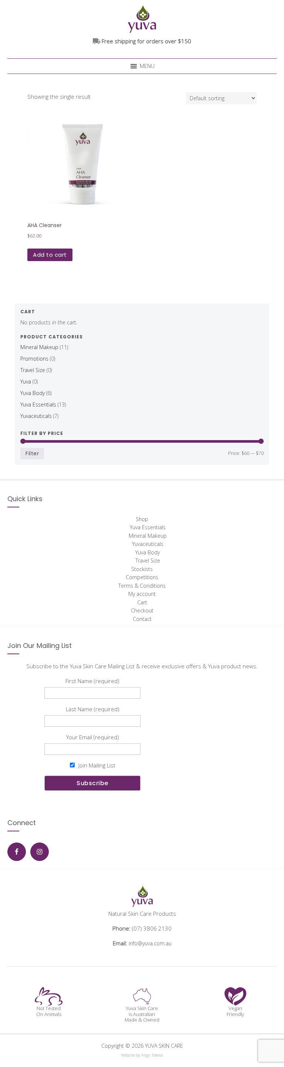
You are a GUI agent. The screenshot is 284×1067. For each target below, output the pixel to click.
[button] (147, 66)
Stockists (142, 569)
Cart (142, 602)
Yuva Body (32, 392)
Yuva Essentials (38, 404)
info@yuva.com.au (150, 943)
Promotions (34, 358)
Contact (142, 618)
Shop (142, 519)
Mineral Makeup (39, 347)
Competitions (142, 577)
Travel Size (32, 370)
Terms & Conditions (142, 585)
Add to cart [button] (50, 255)
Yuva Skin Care (142, 18)
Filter (32, 453)
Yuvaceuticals (36, 415)
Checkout (142, 610)
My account (142, 593)
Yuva (25, 381)
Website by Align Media (142, 1055)
